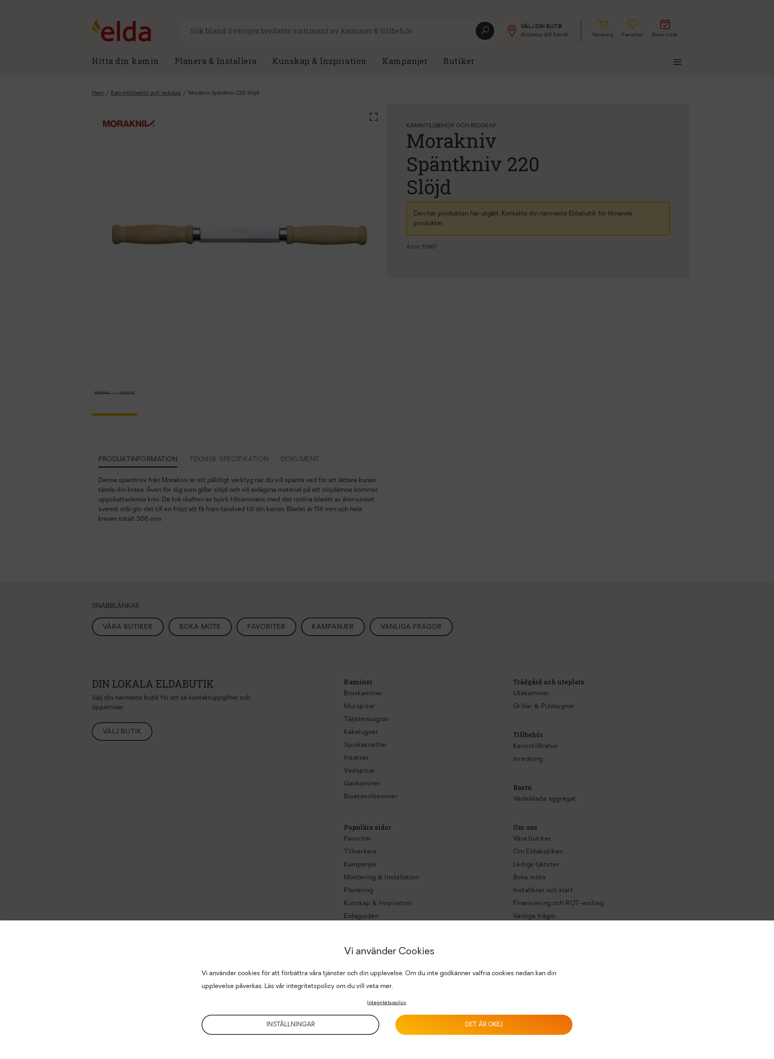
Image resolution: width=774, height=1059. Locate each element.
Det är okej (484, 1025)
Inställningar (290, 1025)
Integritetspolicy (387, 1003)
